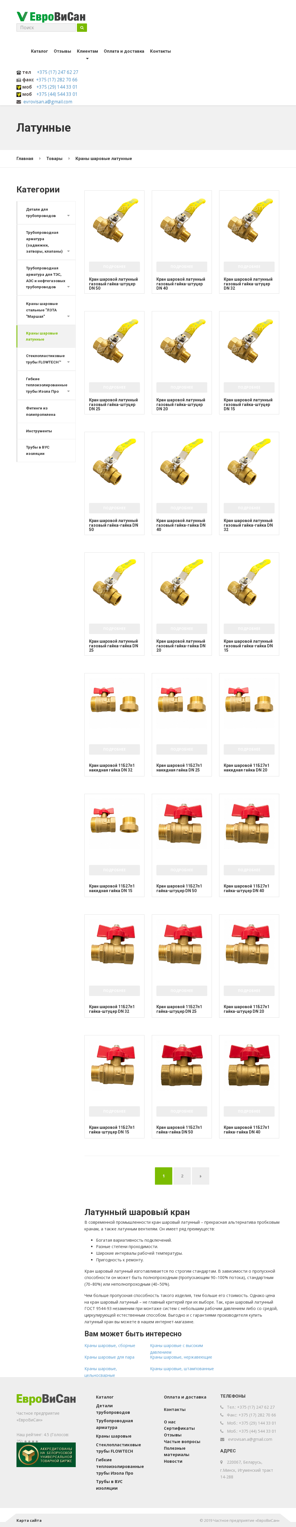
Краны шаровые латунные (42, 336)
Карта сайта (29, 1520)
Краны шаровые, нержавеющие (181, 1357)
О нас (170, 1422)
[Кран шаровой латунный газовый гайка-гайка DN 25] (114, 582)
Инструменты (39, 431)
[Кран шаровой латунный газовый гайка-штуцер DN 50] (114, 220)
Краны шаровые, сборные (109, 1345)
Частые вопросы (182, 1441)
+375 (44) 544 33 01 (57, 94)
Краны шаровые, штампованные (182, 1368)
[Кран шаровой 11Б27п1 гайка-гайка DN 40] (249, 1065)
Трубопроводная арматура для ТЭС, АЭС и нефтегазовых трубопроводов (45, 277)
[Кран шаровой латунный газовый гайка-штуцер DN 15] (249, 341)
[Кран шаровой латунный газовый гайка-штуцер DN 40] (181, 220)
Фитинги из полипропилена (41, 411)
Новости (173, 1461)
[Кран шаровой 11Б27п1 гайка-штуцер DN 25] (181, 944)
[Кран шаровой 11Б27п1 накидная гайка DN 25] (181, 703)
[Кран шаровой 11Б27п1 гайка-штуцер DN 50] (181, 823)
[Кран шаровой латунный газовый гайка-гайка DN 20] (181, 582)
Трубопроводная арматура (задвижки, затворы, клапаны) (44, 241)
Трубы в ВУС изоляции (37, 450)
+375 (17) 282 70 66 (56, 79)
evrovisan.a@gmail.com (47, 101)
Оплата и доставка (124, 51)
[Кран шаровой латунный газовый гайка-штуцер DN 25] (114, 341)
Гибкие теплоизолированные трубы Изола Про (46, 385)
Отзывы (62, 51)
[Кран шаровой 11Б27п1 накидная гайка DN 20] (249, 703)
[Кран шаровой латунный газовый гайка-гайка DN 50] (114, 461)
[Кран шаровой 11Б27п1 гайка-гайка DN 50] (181, 1065)
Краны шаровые (114, 1436)
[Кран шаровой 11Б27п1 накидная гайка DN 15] (114, 823)
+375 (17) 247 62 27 (57, 72)
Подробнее (114, 266)
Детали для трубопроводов (41, 212)
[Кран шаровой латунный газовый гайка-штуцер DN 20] (181, 341)
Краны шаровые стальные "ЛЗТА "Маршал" (42, 310)
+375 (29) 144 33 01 (57, 87)
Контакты (160, 51)
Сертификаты (179, 1428)
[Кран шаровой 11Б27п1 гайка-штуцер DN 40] (249, 823)
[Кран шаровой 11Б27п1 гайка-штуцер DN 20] (249, 944)
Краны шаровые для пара (109, 1357)
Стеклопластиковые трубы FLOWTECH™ (45, 359)
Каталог (39, 51)
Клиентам (87, 51)
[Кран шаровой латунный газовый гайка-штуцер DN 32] (249, 220)
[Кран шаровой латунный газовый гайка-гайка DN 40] (181, 461)
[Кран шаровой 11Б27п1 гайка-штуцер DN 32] (114, 944)
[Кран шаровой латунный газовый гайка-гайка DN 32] (249, 461)
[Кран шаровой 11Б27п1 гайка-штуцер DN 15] (114, 1065)
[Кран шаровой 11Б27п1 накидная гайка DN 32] (114, 703)
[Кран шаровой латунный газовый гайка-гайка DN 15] (249, 582)
